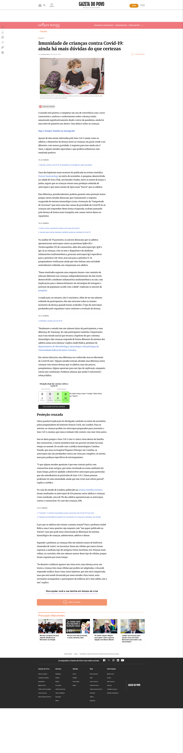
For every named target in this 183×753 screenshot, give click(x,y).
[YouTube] (122, 660)
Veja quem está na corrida (54, 407)
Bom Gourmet (94, 674)
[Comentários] (2, 28)
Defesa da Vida (134, 25)
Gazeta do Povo (94, 685)
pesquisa (42, 290)
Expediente (41, 681)
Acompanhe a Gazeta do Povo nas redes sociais (78, 661)
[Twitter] (108, 660)
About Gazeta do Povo (44, 697)
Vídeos (92, 697)
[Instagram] (113, 660)
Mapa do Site (42, 685)
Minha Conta (110, 674)
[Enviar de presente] (2, 52)
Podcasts (92, 693)
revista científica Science (90, 490)
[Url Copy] (2, 47)
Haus (91, 678)
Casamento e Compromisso (103, 25)
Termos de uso (42, 693)
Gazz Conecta (94, 681)
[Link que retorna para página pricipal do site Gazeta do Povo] (91, 4)
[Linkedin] (118, 660)
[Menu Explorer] (40, 5)
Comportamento (121, 25)
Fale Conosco (111, 681)
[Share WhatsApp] (2, 37)
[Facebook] (104, 660)
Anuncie (109, 685)
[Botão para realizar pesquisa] (44, 5)
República (58, 674)
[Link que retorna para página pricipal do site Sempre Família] (48, 25)
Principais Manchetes (51, 616)
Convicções (76, 681)
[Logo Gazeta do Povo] (133, 685)
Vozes (74, 674)
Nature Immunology (48, 176)
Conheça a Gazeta (43, 678)
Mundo (57, 681)
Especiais (92, 701)
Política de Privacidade (44, 689)
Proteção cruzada (50, 415)
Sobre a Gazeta (42, 674)
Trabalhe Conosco (112, 689)
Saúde (43, 31)
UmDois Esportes (60, 689)
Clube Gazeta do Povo (96, 689)
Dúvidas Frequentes (112, 693)
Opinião (75, 678)
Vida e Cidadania (60, 693)
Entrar (142, 5)
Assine (109, 678)
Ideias (57, 701)
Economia (58, 685)
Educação (58, 697)
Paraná (57, 678)
